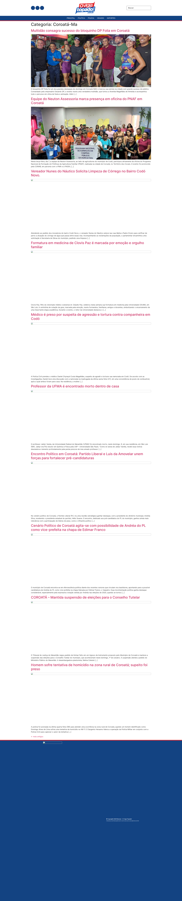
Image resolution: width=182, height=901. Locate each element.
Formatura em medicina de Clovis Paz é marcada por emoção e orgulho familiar (87, 245)
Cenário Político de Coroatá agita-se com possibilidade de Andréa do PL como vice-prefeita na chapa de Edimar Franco (88, 527)
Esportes (111, 18)
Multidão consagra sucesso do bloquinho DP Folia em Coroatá (80, 31)
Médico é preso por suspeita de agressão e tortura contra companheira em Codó (90, 316)
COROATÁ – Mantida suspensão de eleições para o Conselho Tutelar (85, 597)
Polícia (91, 18)
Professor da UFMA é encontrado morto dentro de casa (75, 386)
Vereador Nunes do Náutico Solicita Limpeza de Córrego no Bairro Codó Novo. (88, 173)
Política (81, 18)
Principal (71, 18)
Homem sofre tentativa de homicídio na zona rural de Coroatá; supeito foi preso (89, 667)
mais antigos (37, 736)
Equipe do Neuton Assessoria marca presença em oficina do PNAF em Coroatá (86, 101)
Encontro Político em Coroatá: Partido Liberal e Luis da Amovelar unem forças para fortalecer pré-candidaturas (87, 456)
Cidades (100, 18)
